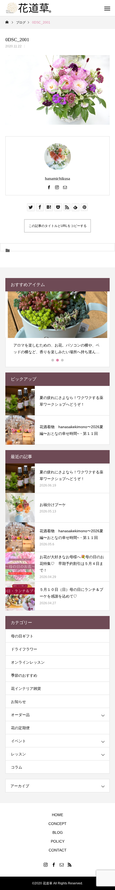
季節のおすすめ (24, 675)
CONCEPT (57, 823)
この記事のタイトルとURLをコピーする (58, 226)
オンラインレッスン (28, 662)
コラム (16, 767)
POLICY (57, 841)
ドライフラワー (24, 649)
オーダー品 (20, 715)
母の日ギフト (22, 636)
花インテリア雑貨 (26, 688)
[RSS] (69, 864)
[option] (57, 325)
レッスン (18, 754)
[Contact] (65, 187)
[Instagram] (57, 187)
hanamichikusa (57, 178)
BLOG (57, 832)
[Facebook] (49, 187)
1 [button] (53, 360)
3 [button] (62, 360)
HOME (57, 815)
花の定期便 (20, 728)
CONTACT (58, 850)
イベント (18, 741)
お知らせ (18, 701)
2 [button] (57, 360)
